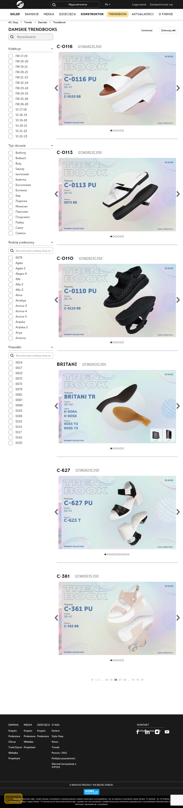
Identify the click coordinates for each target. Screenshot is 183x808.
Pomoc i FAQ (59, 752)
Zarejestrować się (161, 4)
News (55, 741)
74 (133, 679)
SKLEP (15, 14)
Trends (28, 22)
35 (111, 679)
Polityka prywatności (63, 758)
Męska (28, 724)
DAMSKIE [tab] (32, 14)
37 (120, 679)
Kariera (56, 730)
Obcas (12, 741)
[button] (111, 130)
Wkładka (13, 752)
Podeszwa (14, 736)
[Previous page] (92, 679)
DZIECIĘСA (43, 724)
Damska (42, 22)
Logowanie (139, 4)
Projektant (14, 758)
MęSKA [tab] (49, 14)
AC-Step (13, 22)
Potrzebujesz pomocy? (13, 798)
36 (115, 679)
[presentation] (56, 88)
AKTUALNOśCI (143, 14)
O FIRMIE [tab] (166, 14)
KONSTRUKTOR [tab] (92, 14)
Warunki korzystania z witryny (64, 765)
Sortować (147, 30)
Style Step (57, 736)
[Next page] (142, 679)
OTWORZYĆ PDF (90, 46)
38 (124, 679)
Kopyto (12, 730)
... (102, 679)
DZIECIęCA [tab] (67, 14)
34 (106, 679)
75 (137, 679)
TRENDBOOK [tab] (117, 14)
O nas (56, 724)
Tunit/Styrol (15, 747)
